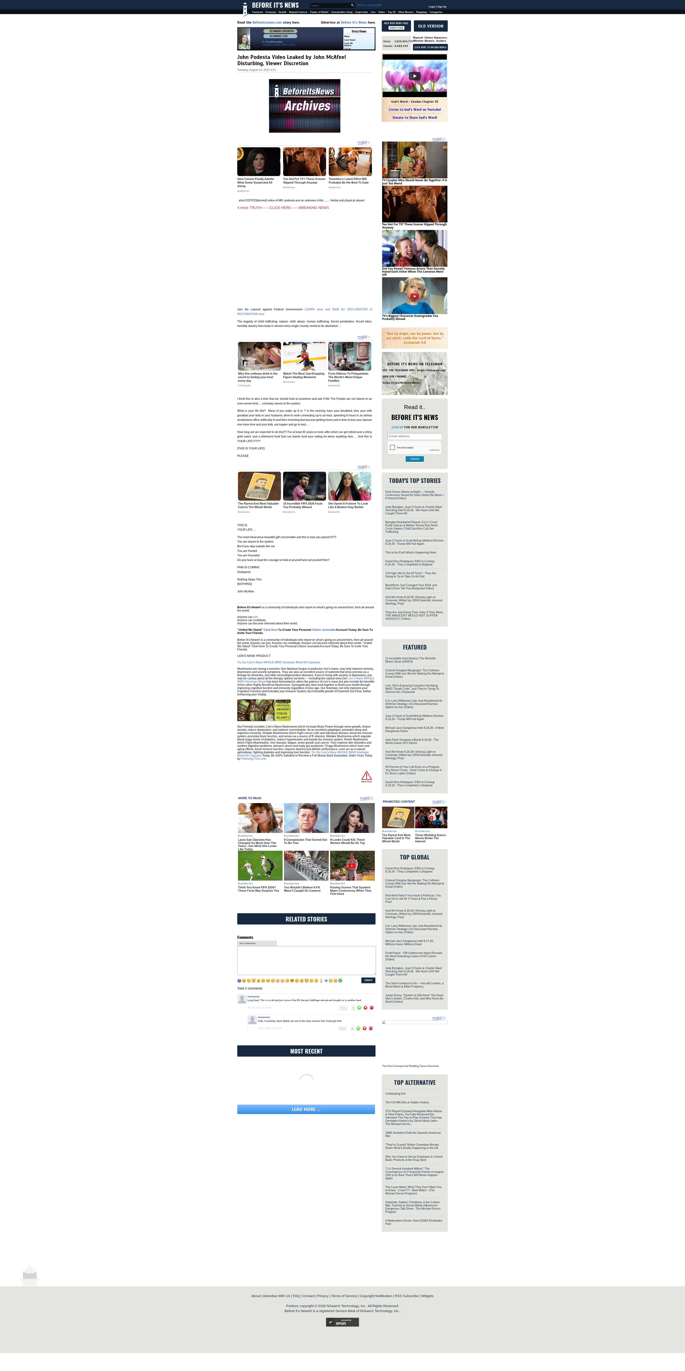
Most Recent (406, 12)
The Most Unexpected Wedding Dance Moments (410, 1065)
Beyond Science (298, 12)
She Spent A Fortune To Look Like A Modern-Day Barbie (348, 505)
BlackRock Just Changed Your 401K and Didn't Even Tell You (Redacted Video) (411, 587)
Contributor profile (271, 44)
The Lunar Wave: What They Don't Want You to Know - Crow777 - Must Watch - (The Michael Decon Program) (413, 1190)
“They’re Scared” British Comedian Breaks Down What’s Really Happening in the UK (412, 1146)
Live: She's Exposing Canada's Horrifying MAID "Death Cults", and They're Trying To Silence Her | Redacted (412, 688)
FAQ (296, 1296)
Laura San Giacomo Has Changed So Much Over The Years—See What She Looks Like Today (257, 844)
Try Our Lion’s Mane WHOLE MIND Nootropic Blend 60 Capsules (278, 662)
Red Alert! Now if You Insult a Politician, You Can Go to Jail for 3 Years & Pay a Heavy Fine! (413, 898)
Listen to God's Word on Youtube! (415, 109)
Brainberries (289, 382)
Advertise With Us (276, 1296)
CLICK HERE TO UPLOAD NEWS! (430, 47)
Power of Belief (319, 12)
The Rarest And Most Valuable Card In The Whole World (258, 505)
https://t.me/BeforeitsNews (401, 383)
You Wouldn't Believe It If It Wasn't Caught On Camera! (302, 889)
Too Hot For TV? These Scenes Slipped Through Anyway (414, 225)
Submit (414, 459)
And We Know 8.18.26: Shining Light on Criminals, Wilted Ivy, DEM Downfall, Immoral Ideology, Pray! (413, 600)
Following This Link (253, 758)
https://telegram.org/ (431, 370)
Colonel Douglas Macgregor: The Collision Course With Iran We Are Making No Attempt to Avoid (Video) (414, 673)
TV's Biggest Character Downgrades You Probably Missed (410, 317)
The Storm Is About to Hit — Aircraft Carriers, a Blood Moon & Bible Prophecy (414, 985)
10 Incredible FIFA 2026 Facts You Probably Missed (303, 505)
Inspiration (361, 12)
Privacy (323, 1296)
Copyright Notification (376, 1296)
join (255, 616)
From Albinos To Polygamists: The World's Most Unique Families (348, 377)
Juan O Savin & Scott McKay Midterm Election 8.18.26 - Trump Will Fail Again (414, 542)
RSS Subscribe (406, 1296)
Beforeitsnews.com (267, 22)
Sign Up (441, 6)
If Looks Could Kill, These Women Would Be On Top (347, 841)
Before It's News (275, 4)
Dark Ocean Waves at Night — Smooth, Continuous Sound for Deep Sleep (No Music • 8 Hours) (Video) (414, 495)
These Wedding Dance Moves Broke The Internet (430, 838)
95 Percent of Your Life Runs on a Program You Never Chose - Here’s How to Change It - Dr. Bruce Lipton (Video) (414, 770)
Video (381, 12)
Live (373, 12)
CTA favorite (244, 385)
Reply (343, 1008)
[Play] (415, 76)
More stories (288, 44)
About (255, 1296)
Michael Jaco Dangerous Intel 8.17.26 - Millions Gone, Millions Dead (410, 942)
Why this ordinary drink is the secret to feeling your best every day (258, 377)
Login (432, 6)
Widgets (427, 1296)
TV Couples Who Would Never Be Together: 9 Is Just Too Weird (414, 181)
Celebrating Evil (395, 1093)
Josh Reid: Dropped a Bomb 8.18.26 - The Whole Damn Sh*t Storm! (412, 741)
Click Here (270, 629)
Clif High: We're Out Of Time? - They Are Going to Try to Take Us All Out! (410, 575)
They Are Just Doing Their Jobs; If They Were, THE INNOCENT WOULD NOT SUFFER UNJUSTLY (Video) (414, 615)
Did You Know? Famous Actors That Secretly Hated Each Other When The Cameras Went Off (413, 272)
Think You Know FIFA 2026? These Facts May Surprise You (258, 889)
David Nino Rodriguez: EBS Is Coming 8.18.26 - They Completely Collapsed (409, 563)
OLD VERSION (430, 26)
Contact (308, 1296)
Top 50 (392, 12)
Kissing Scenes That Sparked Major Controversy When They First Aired (350, 890)
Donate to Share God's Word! (415, 118)
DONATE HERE (396, 28)
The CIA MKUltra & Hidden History (407, 1102)
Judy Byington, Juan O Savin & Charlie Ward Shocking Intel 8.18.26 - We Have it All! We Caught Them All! (413, 510)
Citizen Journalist (323, 629)
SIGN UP (397, 427)
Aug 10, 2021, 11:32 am (259, 1007)
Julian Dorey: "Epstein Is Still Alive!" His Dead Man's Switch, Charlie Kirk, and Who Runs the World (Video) (414, 998)
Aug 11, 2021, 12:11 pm (269, 1028)
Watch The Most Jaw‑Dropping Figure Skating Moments (303, 375)
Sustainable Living (341, 12)
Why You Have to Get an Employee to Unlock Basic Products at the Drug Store (414, 1158)
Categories (436, 12)
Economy (271, 12)
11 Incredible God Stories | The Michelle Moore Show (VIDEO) (410, 660)
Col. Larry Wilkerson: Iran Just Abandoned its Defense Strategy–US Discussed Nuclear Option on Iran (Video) (413, 704)
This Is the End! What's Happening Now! (410, 552)
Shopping (421, 12)
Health (282, 12)
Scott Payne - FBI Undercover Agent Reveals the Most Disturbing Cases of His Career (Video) (413, 956)
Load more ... (306, 1109)
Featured (257, 12)
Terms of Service (344, 1296)
